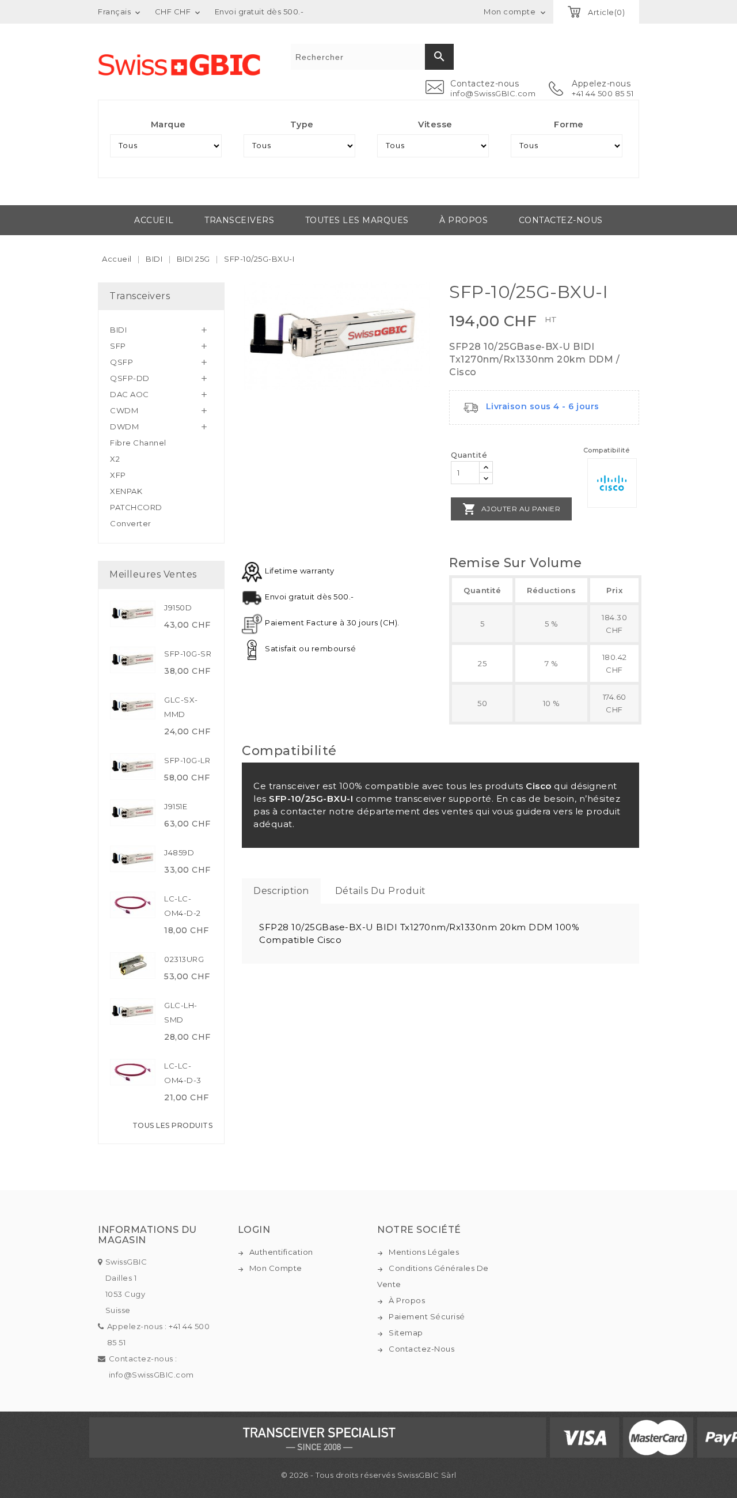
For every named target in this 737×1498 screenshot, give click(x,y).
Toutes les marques (357, 220)
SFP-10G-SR (187, 653)
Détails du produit (380, 890)
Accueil (154, 220)
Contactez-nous (561, 220)
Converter (130, 523)
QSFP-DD (130, 378)
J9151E (175, 806)
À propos (463, 220)
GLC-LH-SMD (180, 1012)
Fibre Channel (138, 442)
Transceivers (239, 220)
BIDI (118, 329)
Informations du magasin (147, 1235)
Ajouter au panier (511, 509)
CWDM (124, 410)
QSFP (121, 362)
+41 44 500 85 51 (602, 93)
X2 (115, 458)
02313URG (184, 959)
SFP (118, 345)
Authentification (281, 1251)
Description (281, 890)
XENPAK (126, 491)
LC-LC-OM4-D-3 (183, 1073)
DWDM (124, 426)
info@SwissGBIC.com (492, 93)
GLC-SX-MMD (181, 707)
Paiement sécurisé (427, 1316)
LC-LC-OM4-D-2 (182, 906)
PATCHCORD (136, 507)
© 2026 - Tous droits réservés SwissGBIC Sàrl (369, 1475)
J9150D (178, 607)
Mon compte (275, 1268)
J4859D (179, 852)
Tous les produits (172, 1125)
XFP (118, 475)
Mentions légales (424, 1251)
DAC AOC (129, 394)
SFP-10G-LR (187, 760)
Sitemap (406, 1332)
